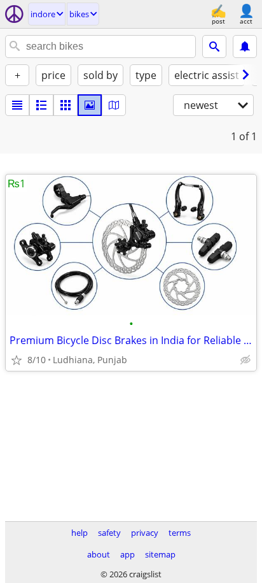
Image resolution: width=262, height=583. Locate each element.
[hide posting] (245, 360)
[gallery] (90, 105)
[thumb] (41, 105)
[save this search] (245, 46)
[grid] (65, 105)
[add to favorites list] (16, 360)
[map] (114, 105)
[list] (17, 105)
